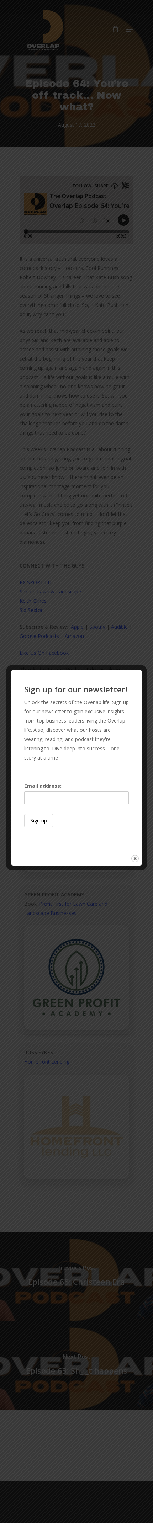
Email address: (43, 785)
